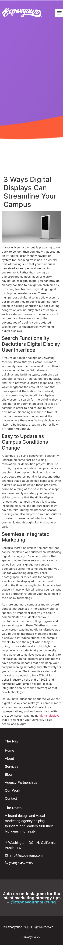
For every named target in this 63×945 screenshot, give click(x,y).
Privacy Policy (31, 937)
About (9, 758)
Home (9, 750)
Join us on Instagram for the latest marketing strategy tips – (31, 897)
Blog (8, 774)
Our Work (12, 790)
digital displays (49, 715)
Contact (11, 798)
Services (11, 766)
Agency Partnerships (21, 782)
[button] (59, 13)
